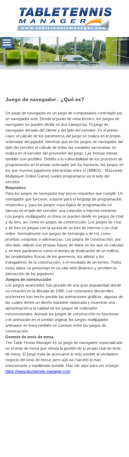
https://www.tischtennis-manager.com (37, 371)
